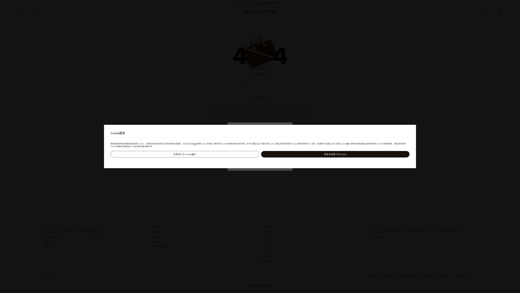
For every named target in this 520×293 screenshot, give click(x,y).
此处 (195, 143)
